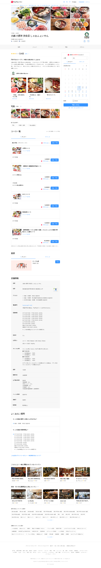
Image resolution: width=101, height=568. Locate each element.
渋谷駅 (45, 534)
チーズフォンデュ (66, 552)
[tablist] (35, 137)
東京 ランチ (23, 517)
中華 (54, 550)
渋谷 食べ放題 (39, 511)
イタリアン (40, 550)
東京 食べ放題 (23, 511)
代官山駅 (51, 534)
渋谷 (63, 514)
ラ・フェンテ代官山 (30, 534)
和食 (51, 550)
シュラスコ (44, 552)
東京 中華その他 (75, 514)
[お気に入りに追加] (88, 41)
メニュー (35, 47)
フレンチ (46, 550)
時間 (65, 101)
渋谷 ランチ (38, 517)
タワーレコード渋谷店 (51, 531)
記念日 (35, 550)
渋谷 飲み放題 (31, 511)
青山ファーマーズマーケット (18, 534)
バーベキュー (48, 554)
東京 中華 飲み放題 (48, 511)
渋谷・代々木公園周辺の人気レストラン (24, 487)
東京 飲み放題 (15, 511)
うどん (24, 552)
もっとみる (50, 520)
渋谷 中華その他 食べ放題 (50, 514)
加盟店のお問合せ (70, 545)
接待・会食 (25, 550)
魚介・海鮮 (58, 552)
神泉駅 (62, 534)
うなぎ (19, 552)
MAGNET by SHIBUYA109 (24, 531)
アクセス (50, 47)
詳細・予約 (55, 142)
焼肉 (66, 550)
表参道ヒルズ (39, 534)
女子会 (13, 550)
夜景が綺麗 (19, 550)
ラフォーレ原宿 (50, 528)
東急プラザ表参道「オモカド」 (38, 528)
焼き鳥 (72, 552)
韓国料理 (77, 552)
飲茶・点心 (29, 552)
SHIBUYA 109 (35, 531)
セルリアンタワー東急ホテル (77, 534)
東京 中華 (68, 514)
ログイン (88, 2)
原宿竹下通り (59, 528)
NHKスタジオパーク (81, 528)
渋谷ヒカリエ (22, 528)
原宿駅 (67, 534)
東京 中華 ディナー (64, 517)
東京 (59, 514)
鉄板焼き (76, 550)
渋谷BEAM (42, 531)
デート (54, 554)
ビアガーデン (84, 552)
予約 (57, 261)
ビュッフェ (59, 550)
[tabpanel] (35, 193)
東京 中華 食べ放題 (58, 511)
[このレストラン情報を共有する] (84, 41)
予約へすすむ (76, 105)
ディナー (70, 61)
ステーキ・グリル (83, 550)
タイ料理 (15, 552)
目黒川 (28, 528)
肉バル (34, 552)
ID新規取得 (81, 2)
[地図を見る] (55, 289)
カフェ (39, 552)
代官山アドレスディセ (70, 531)
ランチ (82, 61)
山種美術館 (14, 531)
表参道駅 (57, 534)
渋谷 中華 (83, 514)
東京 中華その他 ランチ (75, 517)
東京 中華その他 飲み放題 (69, 511)
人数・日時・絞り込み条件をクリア (75, 107)
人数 (65, 58)
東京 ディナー (31, 517)
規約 (51, 545)
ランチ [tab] (48, 136)
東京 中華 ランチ (54, 517)
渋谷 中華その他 (15, 517)
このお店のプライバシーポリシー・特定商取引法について (25, 455)
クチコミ (82, 47)
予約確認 (74, 2)
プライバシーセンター (42, 545)
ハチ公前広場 (14, 528)
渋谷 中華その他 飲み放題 (37, 514)
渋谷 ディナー (46, 517)
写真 (66, 47)
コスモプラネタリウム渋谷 (69, 528)
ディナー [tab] (24, 136)
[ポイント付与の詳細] (83, 54)
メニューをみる (26, 150)
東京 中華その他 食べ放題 (82, 511)
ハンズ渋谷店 (61, 531)
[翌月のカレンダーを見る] (86, 65)
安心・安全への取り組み (60, 545)
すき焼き (71, 550)
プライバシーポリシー (30, 545)
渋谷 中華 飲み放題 (16, 514)
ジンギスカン (51, 552)
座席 (19, 47)
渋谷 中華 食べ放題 (26, 514)
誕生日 (30, 550)
